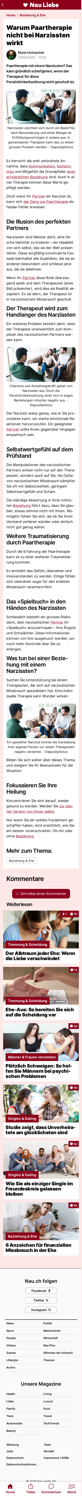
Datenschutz (15, 1457)
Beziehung (22, 505)
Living (47, 1394)
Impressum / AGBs (56, 1457)
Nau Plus (49, 1345)
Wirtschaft (50, 1338)
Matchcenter (52, 1330)
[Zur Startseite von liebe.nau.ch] (41, 4)
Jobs (9, 1451)
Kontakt (49, 1451)
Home (10, 15)
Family (10, 1408)
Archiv (10, 1367)
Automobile (14, 1423)
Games (11, 1352)
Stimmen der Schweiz (58, 1352)
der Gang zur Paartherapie (45, 202)
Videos (11, 1345)
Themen (49, 1360)
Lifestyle (12, 1360)
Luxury (48, 1401)
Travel (47, 1416)
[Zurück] (2, 5)
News (10, 1323)
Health (10, 1394)
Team (47, 1444)
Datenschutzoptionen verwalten (23, 1464)
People (11, 1338)
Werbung (12, 1444)
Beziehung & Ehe (33, 15)
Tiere (9, 1416)
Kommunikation (42, 166)
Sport (10, 1330)
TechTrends (51, 1423)
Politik (47, 1323)
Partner (38, 196)
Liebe (10, 1401)
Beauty (11, 1430)
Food (46, 1408)
